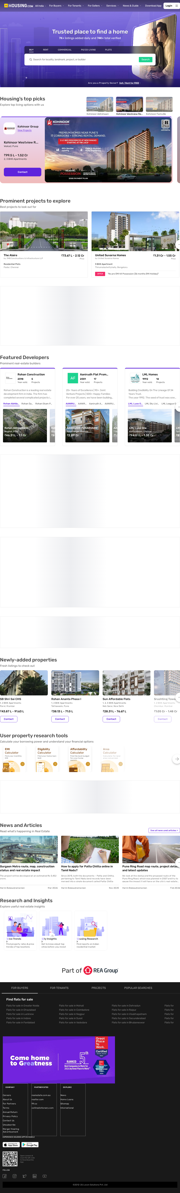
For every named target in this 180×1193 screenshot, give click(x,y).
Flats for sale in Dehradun (126, 914)
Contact (22, 172)
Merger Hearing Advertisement (11, 1039)
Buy (31, 50)
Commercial (65, 50)
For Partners (9, 1013)
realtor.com (38, 1009)
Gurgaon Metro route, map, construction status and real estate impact (27, 777)
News (63, 1004)
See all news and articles (164, 739)
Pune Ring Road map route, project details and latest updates (150, 777)
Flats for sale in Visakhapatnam (129, 923)
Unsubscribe (9, 1034)
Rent (45, 50)
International (67, 1017)
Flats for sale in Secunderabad (129, 927)
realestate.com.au (41, 1004)
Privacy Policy (10, 1025)
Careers (7, 1004)
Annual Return (10, 1021)
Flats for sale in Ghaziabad (21, 919)
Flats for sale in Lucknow (20, 923)
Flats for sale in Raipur (124, 919)
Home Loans (66, 1009)
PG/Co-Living (88, 50)
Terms (6, 1017)
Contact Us (8, 1030)
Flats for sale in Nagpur (72, 923)
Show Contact (25, 557)
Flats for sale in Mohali (71, 914)
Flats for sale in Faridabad (20, 931)
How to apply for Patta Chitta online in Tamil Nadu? (87, 777)
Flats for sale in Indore (18, 927)
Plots (108, 50)
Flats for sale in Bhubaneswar (128, 931)
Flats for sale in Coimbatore (74, 919)
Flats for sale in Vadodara (73, 931)
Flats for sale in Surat (70, 927)
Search (146, 59)
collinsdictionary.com (43, 1017)
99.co (34, 1013)
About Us (7, 1009)
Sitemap (64, 1013)
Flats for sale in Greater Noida (22, 914)
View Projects (24, 130)
